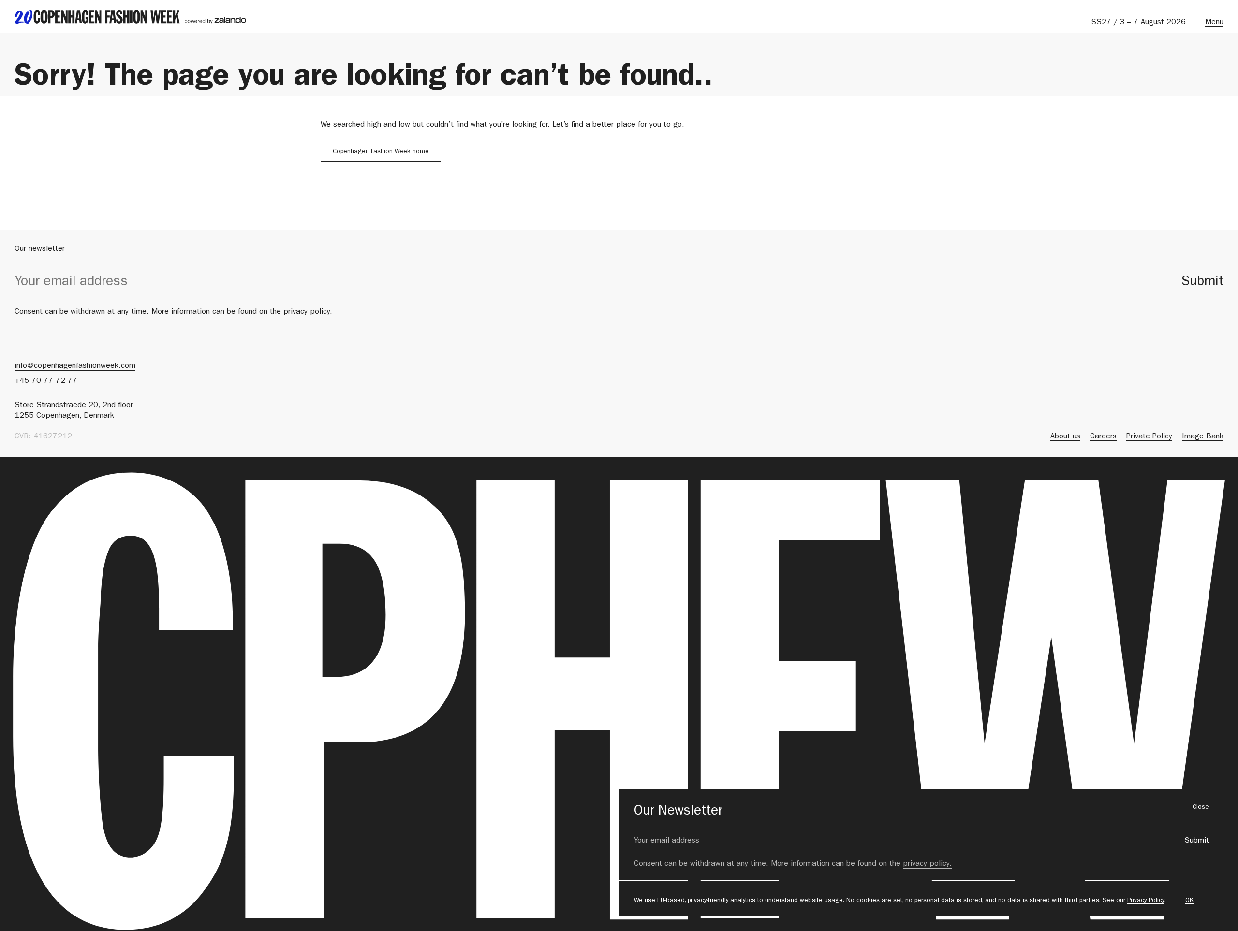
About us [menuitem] (1065, 437)
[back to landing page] (130, 17)
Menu (1214, 23)
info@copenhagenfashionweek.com (75, 366)
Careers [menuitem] (1103, 437)
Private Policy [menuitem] (1149, 437)
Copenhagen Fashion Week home (381, 152)
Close (1201, 807)
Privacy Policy (1145, 901)
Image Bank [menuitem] (1202, 437)
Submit (1202, 283)
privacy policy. (307, 312)
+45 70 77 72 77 (46, 381)
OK (1189, 901)
